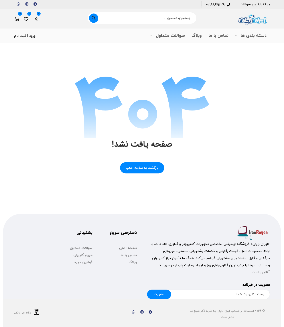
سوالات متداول (81, 248)
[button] (35, 4)
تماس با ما (129, 255)
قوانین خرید (83, 262)
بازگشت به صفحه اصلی (142, 168)
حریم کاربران (83, 255)
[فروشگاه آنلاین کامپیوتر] (252, 19)
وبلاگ (133, 262)
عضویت (159, 294)
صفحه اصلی (128, 248)
